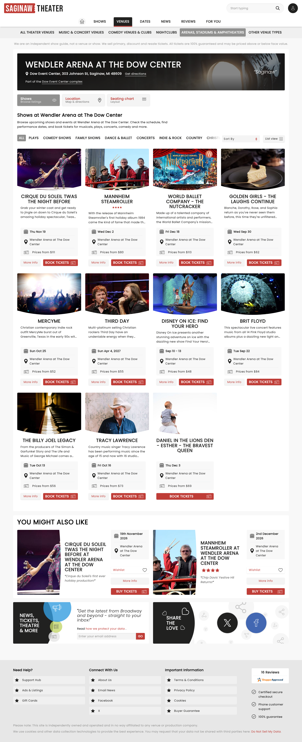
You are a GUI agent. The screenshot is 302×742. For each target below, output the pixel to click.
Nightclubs (166, 32)
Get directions (135, 74)
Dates (145, 21)
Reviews (188, 21)
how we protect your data (106, 629)
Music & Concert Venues (81, 32)
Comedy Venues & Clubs (130, 32)
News (166, 21)
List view (271, 139)
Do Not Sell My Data (266, 731)
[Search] (278, 8)
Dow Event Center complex (62, 81)
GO (140, 636)
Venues (123, 21)
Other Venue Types (265, 32)
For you (213, 21)
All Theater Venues (37, 32)
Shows (99, 21)
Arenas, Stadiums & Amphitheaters (212, 32)
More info (31, 262)
